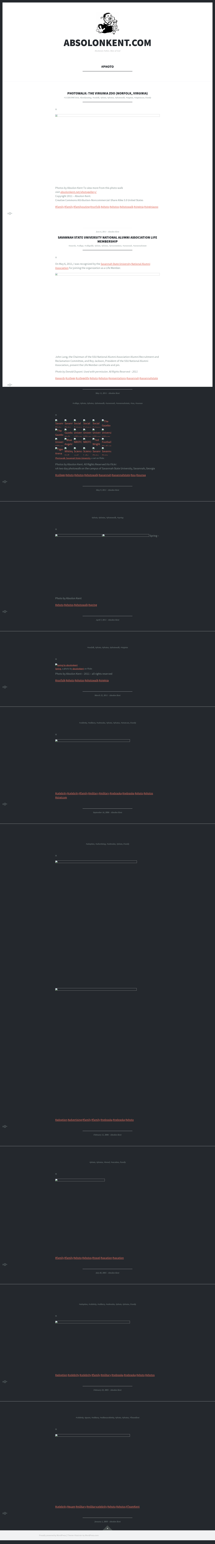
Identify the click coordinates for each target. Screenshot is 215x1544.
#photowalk (120, 97)
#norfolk (95, 97)
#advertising (100, 844)
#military (91, 722)
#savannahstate (140, 245)
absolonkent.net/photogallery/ (78, 192)
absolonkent (78, 668)
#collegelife (89, 245)
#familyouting (85, 97)
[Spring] (66, 665)
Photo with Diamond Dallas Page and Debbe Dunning (107, 1413)
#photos (110, 97)
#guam (87, 1417)
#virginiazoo (139, 97)
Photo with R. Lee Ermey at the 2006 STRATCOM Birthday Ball (107, 719)
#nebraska (100, 722)
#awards (72, 245)
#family (59, 206)
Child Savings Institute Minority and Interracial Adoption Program (107, 838)
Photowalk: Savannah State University (107, 399)
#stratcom (125, 722)
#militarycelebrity (107, 1417)
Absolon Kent (113, 231)
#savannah (127, 245)
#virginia (129, 97)
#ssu (132, 403)
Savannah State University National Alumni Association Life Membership (107, 239)
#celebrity (83, 722)
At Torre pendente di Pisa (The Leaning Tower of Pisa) (107, 1158)
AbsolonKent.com (107, 42)
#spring (120, 517)
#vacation (115, 1162)
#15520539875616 (71, 97)
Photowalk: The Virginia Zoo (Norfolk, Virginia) (107, 93)
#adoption (90, 844)
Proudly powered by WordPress (52, 1535)
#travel (107, 1162)
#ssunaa (139, 403)
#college (80, 245)
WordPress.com (92, 1535)
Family (148, 97)
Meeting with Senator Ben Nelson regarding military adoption (107, 1298)
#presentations (115, 245)
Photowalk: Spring (107, 513)
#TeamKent (134, 1417)
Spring (58, 668)
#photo (103, 97)
